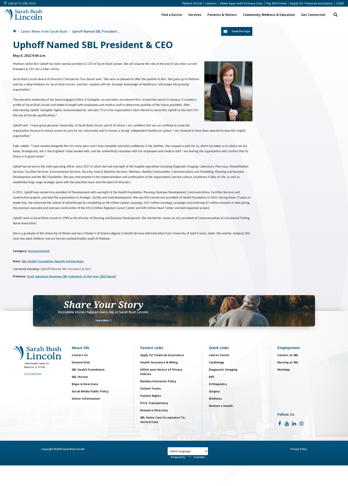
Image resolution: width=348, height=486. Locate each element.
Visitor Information (86, 398)
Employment (288, 348)
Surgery (214, 391)
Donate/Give (81, 362)
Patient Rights (150, 396)
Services (194, 14)
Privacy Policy (299, 449)
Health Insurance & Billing (159, 362)
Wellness (215, 398)
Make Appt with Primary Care (241, 3)
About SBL (81, 348)
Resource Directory (154, 410)
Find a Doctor (172, 14)
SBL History (80, 377)
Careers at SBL (287, 355)
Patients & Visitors (222, 14)
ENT (212, 377)
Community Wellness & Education (269, 14)
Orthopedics (218, 384)
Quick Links (219, 348)
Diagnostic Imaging (223, 369)
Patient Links (151, 348)
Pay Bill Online (276, 3)
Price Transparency (154, 403)
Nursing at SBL (287, 362)
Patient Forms (150, 388)
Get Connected (313, 14)
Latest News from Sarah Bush (44, 31)
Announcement (39, 251)
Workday (283, 369)
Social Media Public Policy (90, 391)
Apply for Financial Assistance (311, 3)
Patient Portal (192, 3)
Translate (199, 457)
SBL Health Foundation (88, 369)
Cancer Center (219, 355)
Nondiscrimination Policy (158, 381)
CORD (340, 3)
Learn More (102, 320)
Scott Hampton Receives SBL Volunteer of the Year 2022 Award (71, 276)
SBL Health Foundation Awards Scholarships (53, 261)
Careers (210, 3)
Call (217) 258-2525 (21, 3)
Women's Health (221, 406)
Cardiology (216, 362)
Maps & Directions (85, 384)
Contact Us (80, 355)
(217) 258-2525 (32, 374)
